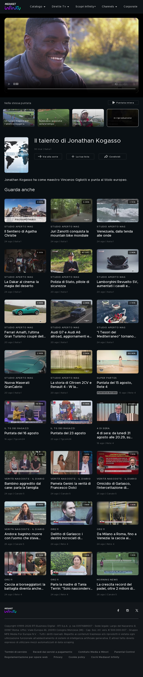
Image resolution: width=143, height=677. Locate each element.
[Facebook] (118, 610)
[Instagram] (127, 610)
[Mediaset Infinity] (12, 6)
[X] (137, 610)
